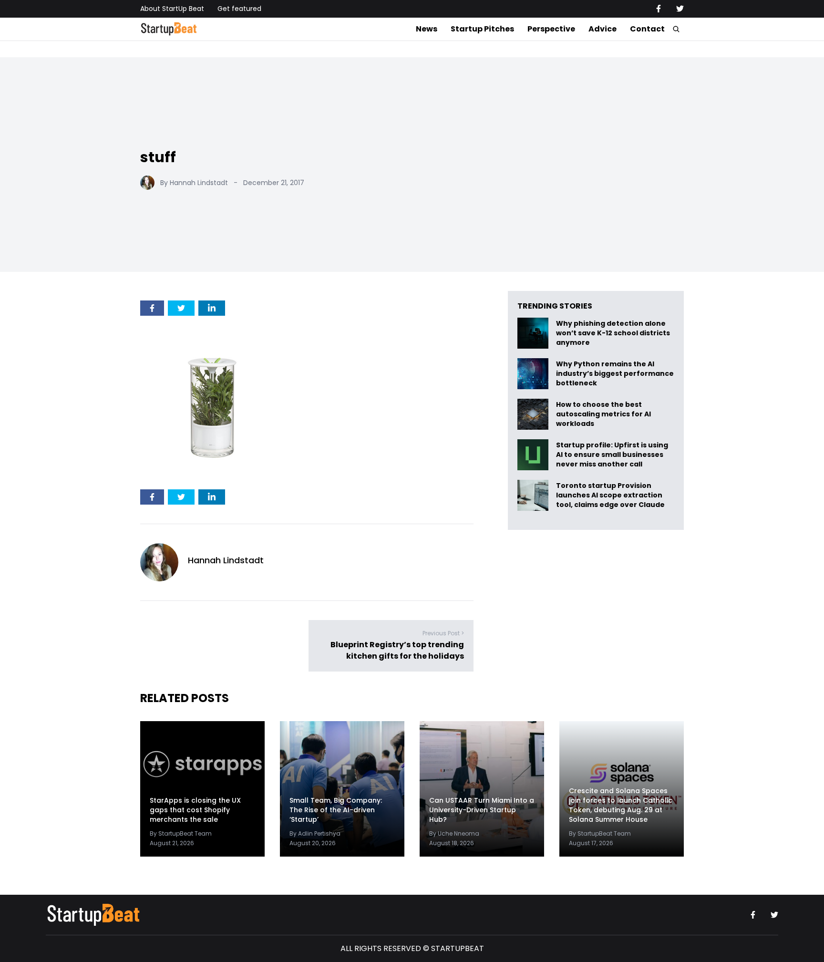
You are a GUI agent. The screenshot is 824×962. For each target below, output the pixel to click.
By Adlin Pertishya (314, 833)
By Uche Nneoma (454, 833)
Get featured (239, 8)
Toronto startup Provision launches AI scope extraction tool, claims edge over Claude (611, 495)
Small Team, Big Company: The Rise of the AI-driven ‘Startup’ (335, 810)
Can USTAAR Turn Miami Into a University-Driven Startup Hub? (481, 810)
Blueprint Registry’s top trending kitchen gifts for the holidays (397, 650)
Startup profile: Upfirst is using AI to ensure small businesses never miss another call (612, 455)
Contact (647, 28)
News (426, 28)
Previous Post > (443, 633)
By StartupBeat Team (181, 833)
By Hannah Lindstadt (194, 182)
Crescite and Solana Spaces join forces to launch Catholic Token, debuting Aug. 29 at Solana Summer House (620, 805)
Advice (602, 28)
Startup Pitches (482, 28)
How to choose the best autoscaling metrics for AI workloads (603, 414)
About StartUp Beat (172, 8)
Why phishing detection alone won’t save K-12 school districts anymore (613, 333)
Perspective (551, 28)
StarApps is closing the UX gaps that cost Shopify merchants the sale (195, 810)
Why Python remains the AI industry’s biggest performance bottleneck (615, 374)
